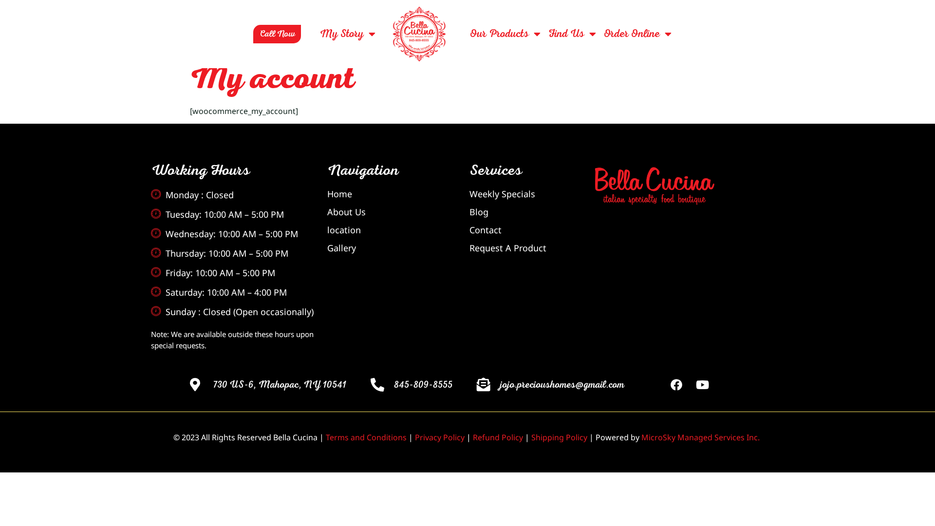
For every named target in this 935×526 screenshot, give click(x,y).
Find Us (566, 34)
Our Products (499, 34)
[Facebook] (676, 385)
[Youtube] (703, 385)
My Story (341, 34)
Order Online (631, 34)
